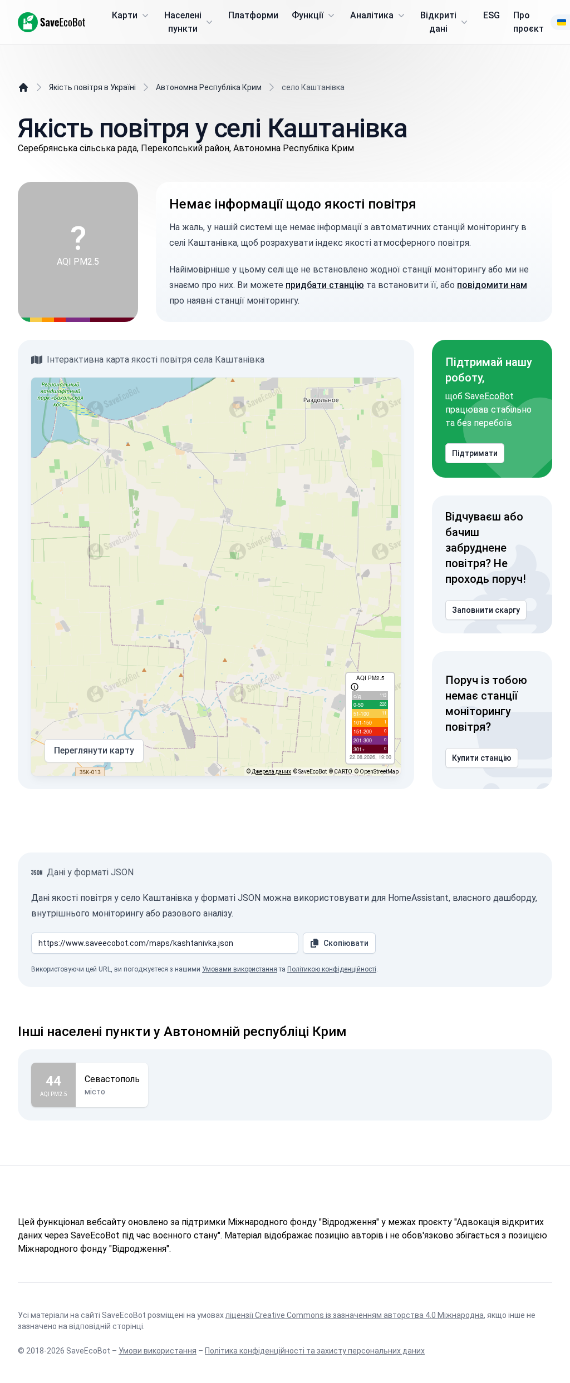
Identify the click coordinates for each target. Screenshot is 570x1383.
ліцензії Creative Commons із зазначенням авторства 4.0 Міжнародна (354, 1315)
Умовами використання (239, 969)
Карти (124, 15)
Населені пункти (183, 22)
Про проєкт (528, 22)
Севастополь (112, 1079)
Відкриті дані (438, 22)
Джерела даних (271, 772)
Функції (307, 15)
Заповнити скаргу (486, 610)
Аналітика (372, 15)
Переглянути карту (94, 750)
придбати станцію (325, 285)
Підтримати (475, 453)
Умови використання (157, 1350)
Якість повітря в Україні (92, 87)
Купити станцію (482, 758)
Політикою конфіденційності (331, 969)
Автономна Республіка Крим (209, 87)
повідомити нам (492, 285)
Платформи (253, 15)
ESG (491, 15)
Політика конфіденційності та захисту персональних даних (315, 1350)
